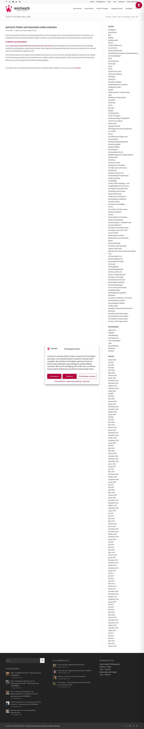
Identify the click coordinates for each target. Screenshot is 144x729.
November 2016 (113, 594)
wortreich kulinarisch (114, 225)
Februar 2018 (112, 555)
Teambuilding (112, 181)
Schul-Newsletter (113, 113)
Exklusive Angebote (114, 144)
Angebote (111, 333)
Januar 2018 (112, 557)
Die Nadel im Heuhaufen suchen (118, 228)
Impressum (86, 381)
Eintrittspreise (112, 170)
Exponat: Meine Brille (115, 194)
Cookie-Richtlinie (59, 381)
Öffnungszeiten (101, 1)
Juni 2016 (111, 607)
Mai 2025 (111, 396)
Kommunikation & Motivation (117, 199)
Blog (114, 1)
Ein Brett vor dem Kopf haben (117, 246)
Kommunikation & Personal (116, 280)
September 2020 (113, 479)
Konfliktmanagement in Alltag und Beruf (120, 155)
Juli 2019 (111, 513)
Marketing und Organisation (117, 97)
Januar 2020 (112, 498)
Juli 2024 (111, 417)
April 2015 (111, 641)
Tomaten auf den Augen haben (117, 321)
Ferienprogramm (113, 338)
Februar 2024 (112, 427)
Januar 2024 (112, 430)
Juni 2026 (111, 365)
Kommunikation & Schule (116, 261)
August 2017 (112, 571)
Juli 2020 (111, 485)
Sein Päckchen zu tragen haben (118, 319)
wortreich (34, 30)
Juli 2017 (111, 573)
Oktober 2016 (112, 597)
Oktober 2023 (112, 438)
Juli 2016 (111, 604)
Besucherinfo (112, 32)
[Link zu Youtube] (13, 1)
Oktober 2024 (112, 412)
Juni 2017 (111, 576)
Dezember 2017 (113, 560)
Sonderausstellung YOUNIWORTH (118, 118)
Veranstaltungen (113, 346)
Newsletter (121, 1)
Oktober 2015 (112, 625)
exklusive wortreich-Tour (116, 173)
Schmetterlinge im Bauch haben (118, 316)
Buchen (110, 43)
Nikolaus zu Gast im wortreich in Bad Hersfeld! (71, 676)
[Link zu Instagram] (9, 1)
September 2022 (113, 461)
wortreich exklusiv (114, 202)
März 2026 (111, 373)
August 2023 (112, 443)
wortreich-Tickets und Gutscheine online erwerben (31, 27)
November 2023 (113, 435)
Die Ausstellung (113, 139)
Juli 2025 (111, 393)
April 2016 (111, 612)
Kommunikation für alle (115, 152)
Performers (111, 103)
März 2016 (111, 615)
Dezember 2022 (113, 456)
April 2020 (111, 490)
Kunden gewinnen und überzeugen (119, 92)
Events (110, 66)
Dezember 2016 (113, 591)
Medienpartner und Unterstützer (118, 238)
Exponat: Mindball (113, 147)
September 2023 (113, 440)
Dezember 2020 (113, 474)
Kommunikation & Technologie (117, 217)
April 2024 (111, 422)
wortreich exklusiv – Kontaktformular (119, 222)
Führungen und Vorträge (116, 277)
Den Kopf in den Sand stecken (117, 168)
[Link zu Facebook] (6, 1)
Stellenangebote (113, 267)
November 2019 (113, 503)
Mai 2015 (111, 638)
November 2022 (113, 459)
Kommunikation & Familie (116, 235)
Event (110, 58)
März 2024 (111, 425)
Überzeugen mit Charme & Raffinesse (120, 129)
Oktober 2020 (112, 477)
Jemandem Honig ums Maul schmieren (120, 308)
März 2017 (111, 583)
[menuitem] (92, 1)
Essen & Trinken (113, 233)
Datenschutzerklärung (73, 381)
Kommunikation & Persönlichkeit (118, 175)
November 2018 (113, 531)
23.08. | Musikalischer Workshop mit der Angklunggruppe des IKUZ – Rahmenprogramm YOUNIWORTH (25, 683)
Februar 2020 (112, 495)
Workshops (111, 160)
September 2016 (113, 599)
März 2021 (111, 472)
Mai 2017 (111, 578)
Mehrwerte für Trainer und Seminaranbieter (122, 251)
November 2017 (113, 563)
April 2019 (111, 518)
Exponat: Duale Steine (115, 248)
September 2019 (113, 508)
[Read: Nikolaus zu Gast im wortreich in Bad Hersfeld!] (55, 677)
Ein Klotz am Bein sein (115, 272)
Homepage (111, 77)
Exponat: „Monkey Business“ (117, 274)
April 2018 (111, 550)
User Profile (112, 131)
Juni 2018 (111, 544)
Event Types (112, 64)
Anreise (110, 207)
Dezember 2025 (113, 380)
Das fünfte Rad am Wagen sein (118, 136)
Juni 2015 (111, 636)
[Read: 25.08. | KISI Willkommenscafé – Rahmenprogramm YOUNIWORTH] (8, 674)
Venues (110, 134)
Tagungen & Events (114, 126)
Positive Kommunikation (115, 220)
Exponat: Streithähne (114, 212)
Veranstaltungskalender (115, 269)
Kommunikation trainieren (116, 282)
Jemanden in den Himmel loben (118, 313)
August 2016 (112, 602)
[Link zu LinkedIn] (16, 1)
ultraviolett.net (38, 726)
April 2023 (111, 448)
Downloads (111, 311)
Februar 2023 (112, 453)
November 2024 (113, 409)
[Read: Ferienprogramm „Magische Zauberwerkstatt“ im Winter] (55, 672)
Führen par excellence (115, 74)
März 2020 (111, 492)
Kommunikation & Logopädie (117, 293)
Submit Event (112, 123)
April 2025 (111, 399)
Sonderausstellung (114, 178)
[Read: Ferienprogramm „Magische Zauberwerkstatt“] (55, 666)
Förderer (111, 214)
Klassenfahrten (113, 149)
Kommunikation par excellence (117, 84)
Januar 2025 (112, 404)
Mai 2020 (111, 487)
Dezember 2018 (113, 529)
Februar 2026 (112, 375)
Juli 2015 (111, 633)
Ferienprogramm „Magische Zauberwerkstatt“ (71, 664)
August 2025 (112, 391)
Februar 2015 (112, 646)
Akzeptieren (54, 376)
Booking (110, 38)
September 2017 (113, 568)
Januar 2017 (112, 589)
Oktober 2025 (112, 386)
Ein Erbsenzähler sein (115, 256)
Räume (110, 241)
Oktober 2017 (112, 565)
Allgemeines (18, 30)
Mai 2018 (111, 547)
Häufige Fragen (113, 306)
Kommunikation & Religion (116, 303)
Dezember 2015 (113, 620)
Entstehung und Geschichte (116, 191)
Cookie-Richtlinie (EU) (115, 45)
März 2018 (111, 552)
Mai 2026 (111, 367)
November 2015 (113, 623)
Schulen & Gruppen (114, 116)
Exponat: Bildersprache (115, 259)
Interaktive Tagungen (115, 82)
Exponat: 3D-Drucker (114, 71)
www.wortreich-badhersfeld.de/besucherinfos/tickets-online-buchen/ (31, 46)
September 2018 (113, 537)
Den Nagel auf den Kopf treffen (118, 188)
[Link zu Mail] (19, 1)
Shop (109, 254)
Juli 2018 (111, 542)
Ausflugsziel (112, 30)
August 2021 (112, 466)
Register (111, 110)
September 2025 (113, 388)
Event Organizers (113, 61)
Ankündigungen (113, 335)
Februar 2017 (112, 586)
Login (110, 95)
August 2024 (112, 414)
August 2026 (112, 360)
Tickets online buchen (132, 1)
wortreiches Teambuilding (116, 204)
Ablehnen (69, 376)
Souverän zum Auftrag (115, 121)
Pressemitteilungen (26, 30)
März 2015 (111, 643)
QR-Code (111, 108)
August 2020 (112, 482)
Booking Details (113, 40)
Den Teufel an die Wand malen (117, 209)
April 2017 (111, 581)
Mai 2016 (111, 610)
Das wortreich (112, 48)
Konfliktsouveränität (114, 87)
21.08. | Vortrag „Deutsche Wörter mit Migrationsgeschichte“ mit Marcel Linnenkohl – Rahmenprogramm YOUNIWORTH (25, 694)
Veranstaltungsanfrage (115, 285)
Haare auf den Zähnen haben (117, 287)
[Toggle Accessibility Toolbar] (138, 5)
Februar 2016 (112, 617)
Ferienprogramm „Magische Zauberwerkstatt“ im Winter (74, 670)
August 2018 (112, 539)
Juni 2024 (111, 419)
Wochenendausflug (114, 243)
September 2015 (113, 628)
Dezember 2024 (113, 407)
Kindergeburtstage (114, 290)
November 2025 (113, 383)
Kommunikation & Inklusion (116, 300)
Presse (109, 1)
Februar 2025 (112, 401)
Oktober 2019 (112, 505)
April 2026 (111, 370)
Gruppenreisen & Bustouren (117, 196)
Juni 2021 (111, 469)
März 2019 (111, 521)
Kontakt (92, 1)
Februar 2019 (112, 524)
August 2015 (112, 630)
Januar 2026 (112, 378)
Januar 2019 (112, 526)
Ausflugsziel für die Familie (116, 165)
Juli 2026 (111, 362)
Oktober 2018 (112, 534)
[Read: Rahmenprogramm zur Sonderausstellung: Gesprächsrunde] (8, 711)
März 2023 (111, 451)
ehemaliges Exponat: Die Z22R (117, 230)
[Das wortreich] (19, 8)
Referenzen (111, 264)
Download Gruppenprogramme (118, 142)
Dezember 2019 (113, 500)
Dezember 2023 (113, 433)
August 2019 (112, 511)
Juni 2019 (111, 516)
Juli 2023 (111, 446)
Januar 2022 (112, 464)
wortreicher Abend (114, 163)
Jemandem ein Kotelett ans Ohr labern (120, 298)
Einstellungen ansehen (87, 376)
